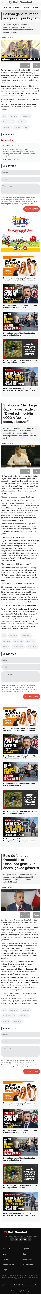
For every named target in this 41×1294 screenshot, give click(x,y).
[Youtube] (25, 1239)
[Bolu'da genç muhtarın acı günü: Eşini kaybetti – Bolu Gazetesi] (20, 2)
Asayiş (35, 8)
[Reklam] (20, 251)
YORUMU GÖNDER (31, 209)
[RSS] (29, 1239)
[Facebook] (12, 1239)
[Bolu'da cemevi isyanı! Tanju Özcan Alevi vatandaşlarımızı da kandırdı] (20, 293)
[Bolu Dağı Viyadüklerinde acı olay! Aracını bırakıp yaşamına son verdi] (20, 349)
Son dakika (6, 8)
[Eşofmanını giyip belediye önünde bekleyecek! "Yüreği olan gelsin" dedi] (20, 376)
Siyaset (26, 8)
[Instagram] (16, 1239)
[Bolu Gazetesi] (20, 1232)
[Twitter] (21, 1239)
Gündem (16, 8)
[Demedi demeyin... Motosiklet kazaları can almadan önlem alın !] (20, 321)
